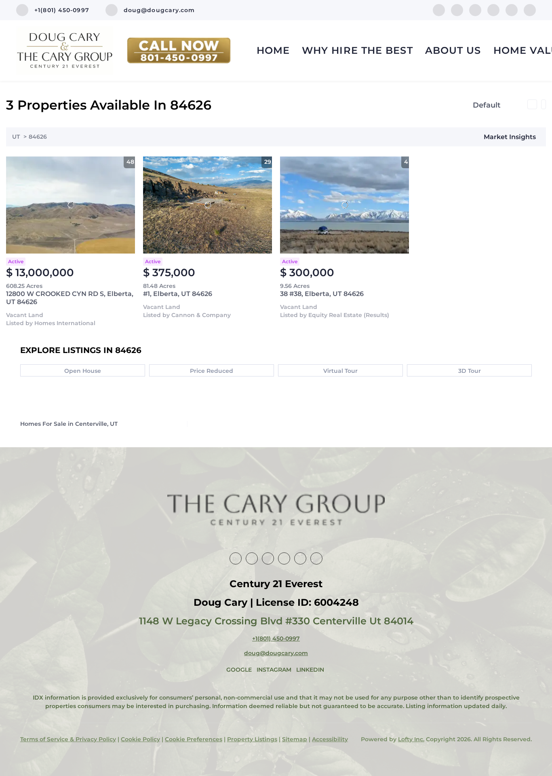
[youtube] (512, 9)
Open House (82, 370)
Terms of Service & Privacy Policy (68, 739)
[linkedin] (457, 9)
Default (487, 105)
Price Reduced (211, 370)
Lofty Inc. (411, 739)
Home (273, 50)
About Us (453, 50)
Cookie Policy (140, 739)
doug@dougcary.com (276, 653)
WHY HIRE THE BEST (357, 50)
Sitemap (294, 739)
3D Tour (469, 370)
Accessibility (330, 739)
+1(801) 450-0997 (276, 638)
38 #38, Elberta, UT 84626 (322, 294)
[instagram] (493, 9)
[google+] (530, 9)
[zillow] (475, 9)
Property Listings (252, 739)
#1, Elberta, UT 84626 (177, 294)
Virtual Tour (340, 370)
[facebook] (439, 9)
